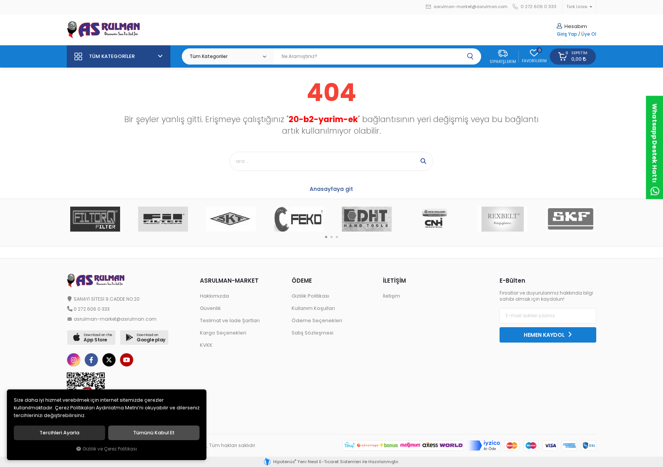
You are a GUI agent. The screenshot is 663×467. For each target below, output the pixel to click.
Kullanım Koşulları (313, 308)
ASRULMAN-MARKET (229, 280)
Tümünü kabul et (154, 433)
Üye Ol (588, 34)
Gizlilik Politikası (310, 295)
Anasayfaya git (331, 189)
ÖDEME (302, 280)
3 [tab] (336, 236)
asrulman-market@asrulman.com (471, 7)
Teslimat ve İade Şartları (230, 320)
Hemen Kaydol (545, 335)
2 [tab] (331, 236)
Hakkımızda (214, 295)
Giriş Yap (567, 34)
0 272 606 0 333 (538, 7)
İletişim (391, 295)
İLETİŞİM (394, 280)
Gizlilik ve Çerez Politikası (109, 449)
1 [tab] (326, 236)
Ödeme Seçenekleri (317, 320)
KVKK (206, 345)
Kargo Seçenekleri (223, 332)
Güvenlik (210, 308)
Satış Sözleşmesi (312, 332)
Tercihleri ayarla (59, 433)
